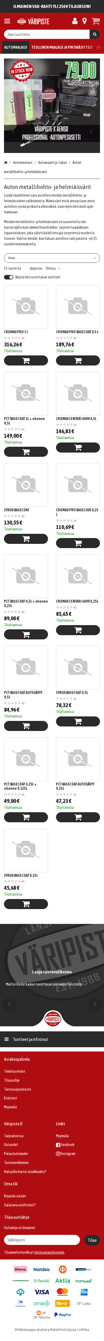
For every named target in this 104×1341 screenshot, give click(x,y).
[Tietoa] (84, 21)
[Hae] (95, 34)
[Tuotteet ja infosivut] (9, 21)
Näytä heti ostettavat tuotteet (38, 277)
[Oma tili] (75, 21)
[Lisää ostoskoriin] (26, 360)
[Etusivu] (33, 21)
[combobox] (52, 34)
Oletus (51, 268)
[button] (49, 1252)
